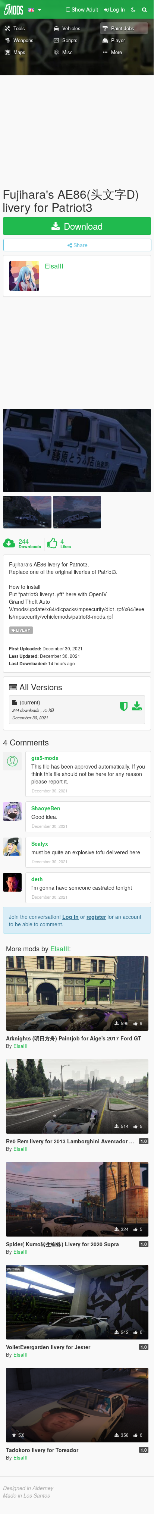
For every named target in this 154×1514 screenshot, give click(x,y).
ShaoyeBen (45, 808)
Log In (70, 916)
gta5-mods (45, 757)
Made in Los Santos (26, 1495)
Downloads (30, 546)
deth (37, 879)
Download (82, 225)
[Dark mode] (133, 9)
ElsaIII (54, 266)
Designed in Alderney (28, 1488)
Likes (65, 546)
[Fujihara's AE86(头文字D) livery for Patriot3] (77, 450)
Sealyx (39, 843)
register (96, 916)
